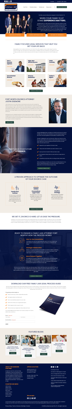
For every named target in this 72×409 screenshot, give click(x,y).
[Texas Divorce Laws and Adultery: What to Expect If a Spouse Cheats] (43, 339)
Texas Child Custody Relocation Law (58, 380)
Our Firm (25, 7)
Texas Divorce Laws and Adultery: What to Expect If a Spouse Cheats (43, 347)
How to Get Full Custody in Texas (57, 375)
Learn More (9, 66)
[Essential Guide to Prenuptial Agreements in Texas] (28, 340)
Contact (52, 1)
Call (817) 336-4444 (61, 1)
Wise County (8, 396)
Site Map (23, 406)
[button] (28, 7)
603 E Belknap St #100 (31, 370)
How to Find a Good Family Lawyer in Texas (13, 347)
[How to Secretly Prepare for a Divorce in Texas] (59, 338)
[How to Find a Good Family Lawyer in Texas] (12, 339)
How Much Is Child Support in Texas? (58, 371)
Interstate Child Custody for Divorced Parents (58, 378)
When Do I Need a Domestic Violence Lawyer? (58, 383)
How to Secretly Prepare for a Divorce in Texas (59, 345)
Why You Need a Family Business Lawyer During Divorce (57, 386)
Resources (48, 7)
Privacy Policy (8, 406)
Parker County (8, 393)
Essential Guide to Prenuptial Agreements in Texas (28, 349)
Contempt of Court (55, 369)
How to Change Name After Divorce (58, 373)
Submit (7, 324)
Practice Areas (33, 7)
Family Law (41, 7)
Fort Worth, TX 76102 (31, 372)
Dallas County (8, 387)
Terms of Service (17, 406)
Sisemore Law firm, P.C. (31, 369)
